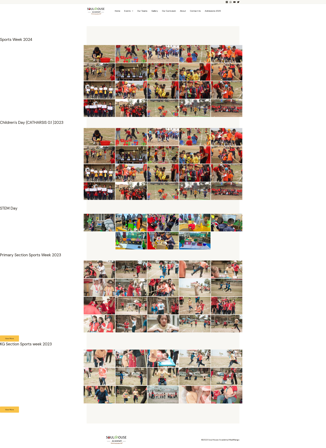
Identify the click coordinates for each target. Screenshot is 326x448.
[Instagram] (227, 2)
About (183, 11)
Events (127, 11)
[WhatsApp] (230, 2)
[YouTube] (234, 2)
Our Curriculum (169, 11)
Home (117, 11)
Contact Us (195, 11)
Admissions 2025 (213, 11)
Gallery (154, 11)
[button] (132, 11)
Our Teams (142, 11)
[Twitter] (238, 2)
